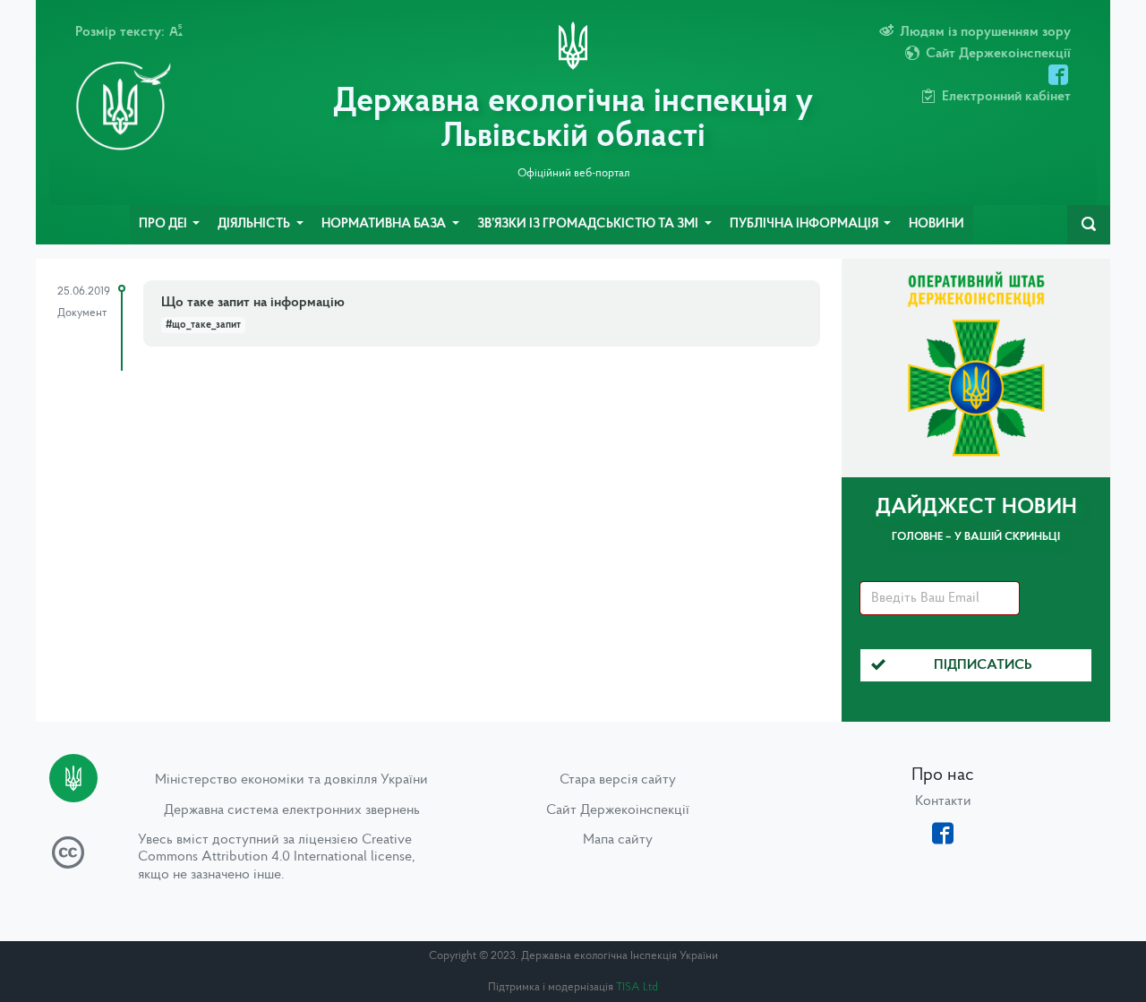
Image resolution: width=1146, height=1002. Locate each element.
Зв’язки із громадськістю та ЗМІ (589, 224)
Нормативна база (385, 224)
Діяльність (255, 224)
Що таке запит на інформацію (253, 302)
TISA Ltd (637, 987)
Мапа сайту (618, 840)
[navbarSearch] (1088, 224)
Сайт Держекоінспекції (617, 810)
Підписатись (983, 665)
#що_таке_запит (203, 325)
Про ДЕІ (164, 224)
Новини (936, 224)
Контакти (943, 801)
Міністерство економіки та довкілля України (291, 780)
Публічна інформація (805, 224)
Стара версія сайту (618, 780)
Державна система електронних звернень (292, 810)
